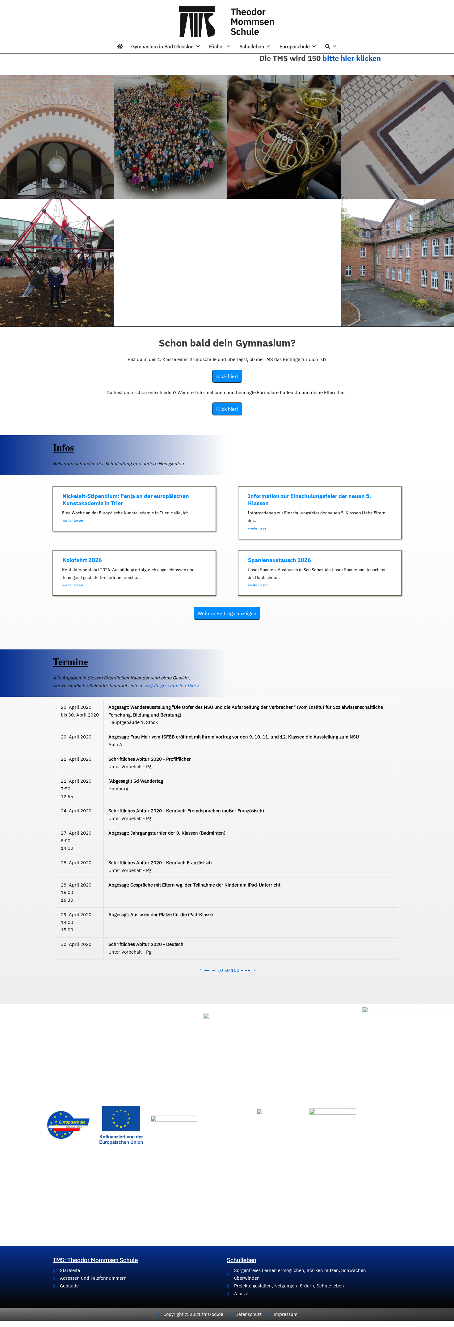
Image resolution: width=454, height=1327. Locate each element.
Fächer (216, 46)
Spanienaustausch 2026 (279, 560)
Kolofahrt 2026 (82, 560)
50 (227, 970)
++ (247, 970)
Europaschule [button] (295, 46)
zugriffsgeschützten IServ (171, 685)
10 (220, 970)
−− (207, 970)
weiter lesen (72, 520)
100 (235, 970)
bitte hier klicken (351, 58)
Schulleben (252, 46)
